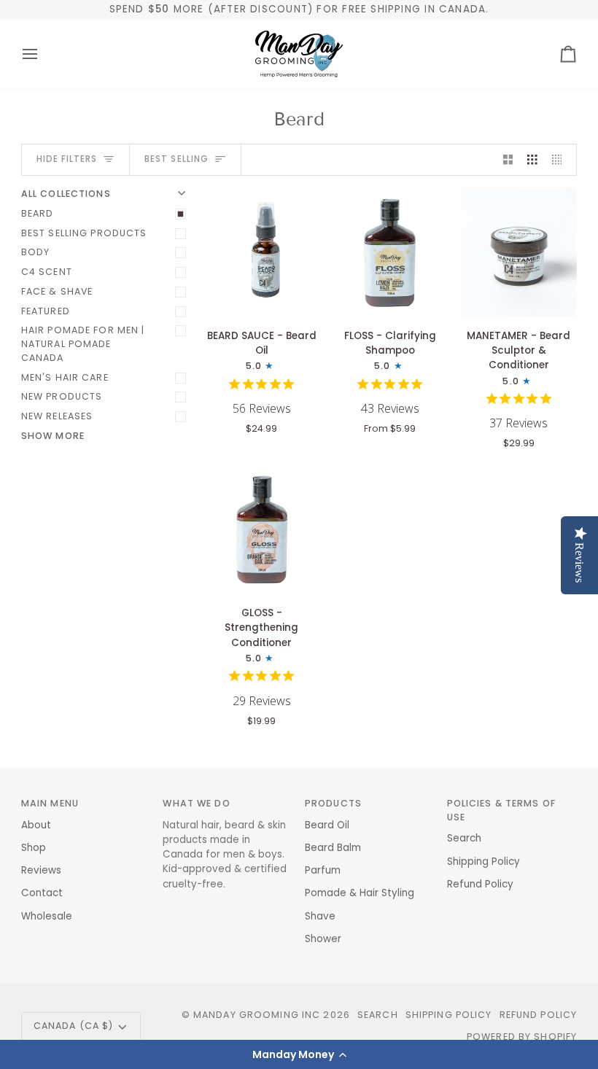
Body (35, 252)
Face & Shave (57, 291)
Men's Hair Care (65, 377)
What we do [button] (196, 803)
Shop (33, 848)
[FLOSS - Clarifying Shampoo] (390, 252)
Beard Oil (327, 825)
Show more (53, 435)
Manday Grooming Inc (256, 1014)
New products (62, 396)
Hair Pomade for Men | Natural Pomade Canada (83, 344)
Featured (45, 311)
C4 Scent (46, 271)
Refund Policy (480, 884)
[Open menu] (43, 54)
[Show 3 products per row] (532, 160)
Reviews (41, 870)
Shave (320, 916)
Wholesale (46, 916)
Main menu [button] (50, 803)
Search (464, 838)
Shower (323, 939)
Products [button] (333, 803)
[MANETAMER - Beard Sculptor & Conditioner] (518, 252)
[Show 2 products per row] (508, 160)
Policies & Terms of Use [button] (501, 810)
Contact (42, 893)
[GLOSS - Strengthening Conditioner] (261, 529)
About (36, 825)
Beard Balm (333, 848)
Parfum (323, 870)
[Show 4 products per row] (561, 160)
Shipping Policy (483, 861)
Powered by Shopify (522, 1036)
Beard (37, 213)
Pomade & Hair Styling (359, 893)
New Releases (57, 416)
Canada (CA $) (74, 1025)
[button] (299, 1054)
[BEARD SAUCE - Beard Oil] (261, 252)
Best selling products (84, 233)
